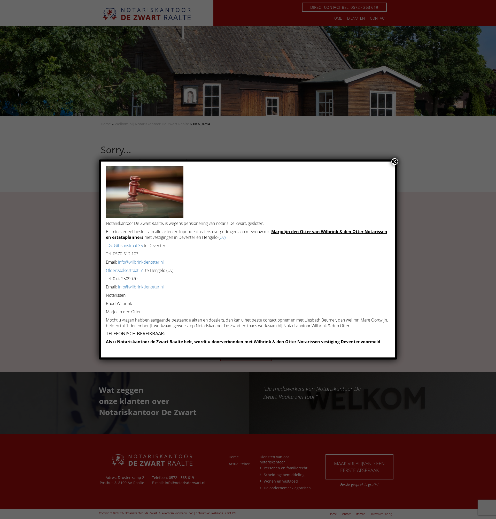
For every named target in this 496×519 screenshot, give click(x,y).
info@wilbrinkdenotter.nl (141, 262)
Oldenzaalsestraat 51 (125, 270)
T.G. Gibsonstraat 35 (124, 245)
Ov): (223, 237)
